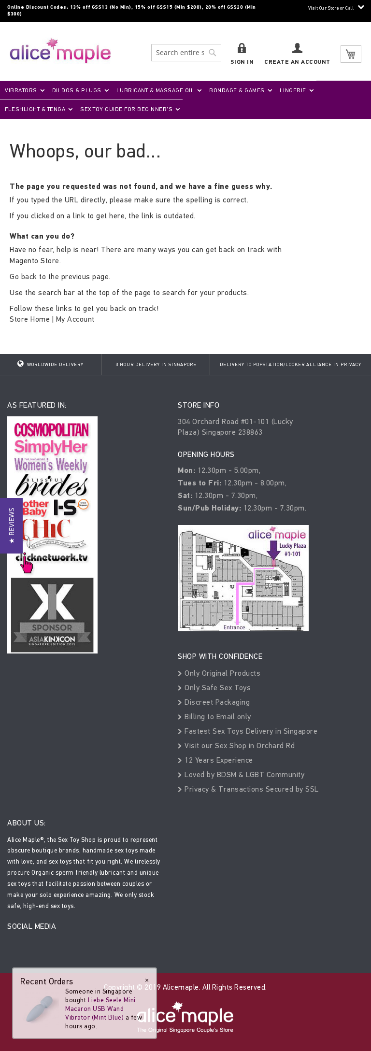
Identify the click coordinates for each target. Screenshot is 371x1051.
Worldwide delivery (55, 365)
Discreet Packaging (216, 702)
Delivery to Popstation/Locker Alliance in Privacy (290, 365)
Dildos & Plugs (76, 90)
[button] (11, 526)
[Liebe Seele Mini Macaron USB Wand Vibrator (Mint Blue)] (39, 1006)
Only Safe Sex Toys (217, 687)
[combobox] (186, 52)
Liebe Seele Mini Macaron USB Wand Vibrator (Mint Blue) (100, 1009)
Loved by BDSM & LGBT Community (243, 774)
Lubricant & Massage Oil (155, 90)
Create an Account (297, 62)
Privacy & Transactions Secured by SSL (251, 789)
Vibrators (21, 90)
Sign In (242, 62)
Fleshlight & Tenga (35, 109)
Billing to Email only (217, 716)
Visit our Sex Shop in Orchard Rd (239, 745)
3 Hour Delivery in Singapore (156, 365)
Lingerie (293, 90)
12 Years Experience (218, 760)
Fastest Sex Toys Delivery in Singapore (250, 731)
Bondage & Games (237, 90)
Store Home (30, 319)
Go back (23, 276)
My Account (75, 319)
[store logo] (60, 50)
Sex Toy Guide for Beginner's (126, 109)
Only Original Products (221, 673)
